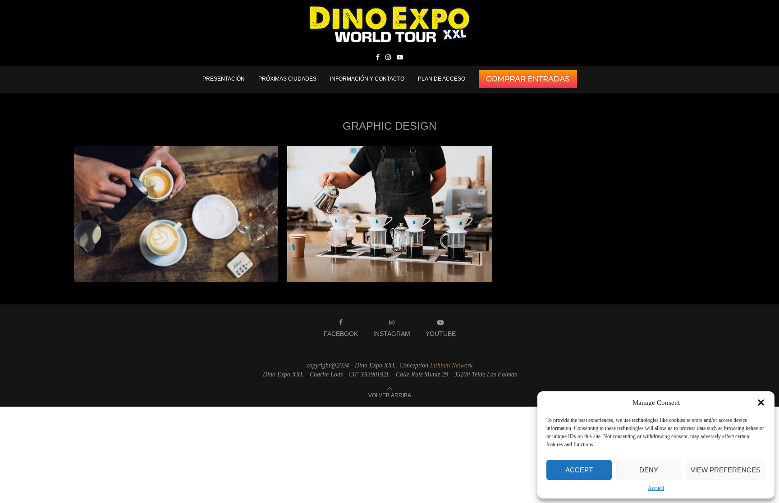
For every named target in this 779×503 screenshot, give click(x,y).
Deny (648, 470)
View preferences (726, 470)
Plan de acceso (441, 79)
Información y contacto (367, 79)
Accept (579, 470)
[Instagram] (388, 57)
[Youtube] (400, 57)
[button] (760, 402)
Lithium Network (451, 365)
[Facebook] (378, 57)
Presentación (223, 79)
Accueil (656, 488)
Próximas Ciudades (287, 79)
